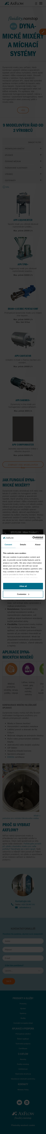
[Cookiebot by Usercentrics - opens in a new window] (32, 537)
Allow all (23, 586)
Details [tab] (23, 545)
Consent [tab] (8, 545)
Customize (21, 594)
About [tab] (37, 545)
